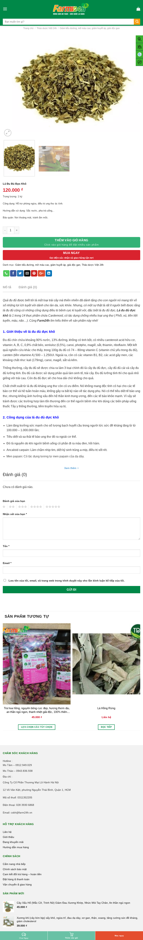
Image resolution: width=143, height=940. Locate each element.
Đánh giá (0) (28, 287)
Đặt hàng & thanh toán (16, 879)
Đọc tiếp (106, 727)
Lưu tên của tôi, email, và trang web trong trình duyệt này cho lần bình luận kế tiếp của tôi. (67, 580)
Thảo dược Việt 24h (47, 28)
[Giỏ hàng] (138, 9)
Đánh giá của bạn (14, 501)
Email (7, 563)
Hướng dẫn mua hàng (16, 847)
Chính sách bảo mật (15, 869)
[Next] (132, 85)
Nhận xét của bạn (15, 514)
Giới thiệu (8, 836)
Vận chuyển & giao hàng (17, 884)
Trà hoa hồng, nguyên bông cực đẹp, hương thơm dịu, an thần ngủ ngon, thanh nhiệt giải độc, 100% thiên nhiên (37, 710)
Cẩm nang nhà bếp (14, 863)
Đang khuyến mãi (13, 842)
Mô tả (7, 287)
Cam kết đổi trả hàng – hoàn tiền (22, 874)
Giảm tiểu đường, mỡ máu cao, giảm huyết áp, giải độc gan (90, 28)
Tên (6, 546)
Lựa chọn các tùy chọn (36, 727)
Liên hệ (7, 831)
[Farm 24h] (71, 9)
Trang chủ (28, 28)
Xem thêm (70, 468)
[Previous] (10, 85)
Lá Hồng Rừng (106, 708)
